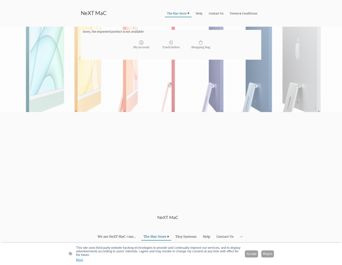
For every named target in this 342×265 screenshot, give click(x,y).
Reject (267, 254)
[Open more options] (241, 236)
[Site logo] (94, 22)
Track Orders (171, 47)
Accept (251, 254)
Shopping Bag (200, 47)
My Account (141, 47)
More (79, 260)
